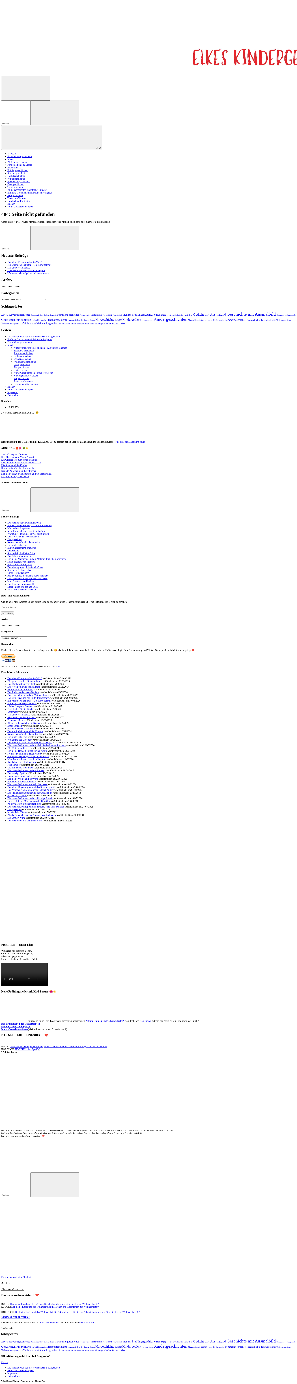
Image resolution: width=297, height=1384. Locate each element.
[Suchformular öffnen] (25, 88)
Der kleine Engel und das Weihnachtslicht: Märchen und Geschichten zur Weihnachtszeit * (54, 1304)
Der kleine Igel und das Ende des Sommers (28, 698)
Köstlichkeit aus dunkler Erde (21, 762)
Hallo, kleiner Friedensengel (21, 561)
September (12, 712)
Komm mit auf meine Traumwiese (24, 542)
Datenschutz (13, 395)
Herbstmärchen (74, 320)
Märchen (203, 320)
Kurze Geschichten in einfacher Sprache (27, 190)
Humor (92, 320)
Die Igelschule (14, 539)
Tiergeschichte (253, 320)
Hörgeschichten (15, 195)
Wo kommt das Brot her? (19, 564)
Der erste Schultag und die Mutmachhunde (28, 695)
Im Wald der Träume (17, 812)
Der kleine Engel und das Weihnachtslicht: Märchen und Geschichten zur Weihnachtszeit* (55, 1306)
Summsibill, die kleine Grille (21, 553)
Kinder (118, 320)
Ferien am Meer (15, 720)
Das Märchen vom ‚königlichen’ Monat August (30, 790)
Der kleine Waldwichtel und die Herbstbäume (29, 742)
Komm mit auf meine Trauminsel (23, 734)
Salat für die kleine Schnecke (21, 589)
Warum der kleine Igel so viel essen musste (28, 273)
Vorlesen (5, 323)
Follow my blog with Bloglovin (16, 1277)
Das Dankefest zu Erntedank (21, 684)
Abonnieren (7, 613)
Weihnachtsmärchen (69, 323)
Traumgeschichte (268, 320)
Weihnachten (29, 323)
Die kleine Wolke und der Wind (22, 778)
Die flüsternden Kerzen (18, 748)
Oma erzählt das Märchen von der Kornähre (28, 801)
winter (92, 323)
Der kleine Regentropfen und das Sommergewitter (31, 787)
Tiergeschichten (15, 187)
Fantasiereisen (14, 167)
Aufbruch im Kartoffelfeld (20, 689)
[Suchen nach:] (15, 123)
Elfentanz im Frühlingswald (15, 1026)
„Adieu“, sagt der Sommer (14, 454)
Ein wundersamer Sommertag (21, 547)
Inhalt (10, 159)
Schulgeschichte (218, 320)
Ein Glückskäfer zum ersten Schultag (19, 459)
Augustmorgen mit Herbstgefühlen (24, 804)
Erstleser (47, 315)
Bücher (11, 203)
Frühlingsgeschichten (17, 170)
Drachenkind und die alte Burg (22, 586)
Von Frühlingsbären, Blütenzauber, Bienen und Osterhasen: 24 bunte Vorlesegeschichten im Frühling (59, 1046)
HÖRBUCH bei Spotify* (27, 1049)
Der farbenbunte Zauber (19, 556)
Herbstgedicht (42, 320)
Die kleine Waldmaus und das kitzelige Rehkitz (30, 798)
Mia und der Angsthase (18, 267)
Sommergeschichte (235, 319)
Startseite (11, 153)
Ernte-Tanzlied (14, 725)
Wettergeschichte (83, 324)
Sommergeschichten (17, 173)
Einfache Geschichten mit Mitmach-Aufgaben (29, 192)
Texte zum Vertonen (17, 198)
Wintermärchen (118, 323)
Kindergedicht (131, 319)
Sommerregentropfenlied (19, 570)
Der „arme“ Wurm (16, 817)
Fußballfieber (13, 765)
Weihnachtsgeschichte (49, 323)
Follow (4, 1362)
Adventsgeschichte (19, 314)
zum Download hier (49, 1322)
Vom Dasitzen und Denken (20, 581)
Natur (210, 320)
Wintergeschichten (16, 178)
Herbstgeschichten (16, 176)
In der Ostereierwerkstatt (14, 1029)
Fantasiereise (85, 315)
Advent (4, 314)
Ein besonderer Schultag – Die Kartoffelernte (29, 265)
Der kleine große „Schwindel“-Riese (25, 567)
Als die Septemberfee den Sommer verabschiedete (31, 815)
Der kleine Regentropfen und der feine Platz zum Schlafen (35, 806)
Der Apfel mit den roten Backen (23, 536)
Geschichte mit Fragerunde (286, 315)
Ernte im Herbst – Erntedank (21, 728)
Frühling (127, 314)
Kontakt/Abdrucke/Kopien (20, 206)
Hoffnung (85, 320)
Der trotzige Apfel (16, 773)
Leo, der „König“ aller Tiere (15, 476)
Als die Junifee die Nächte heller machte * (28, 575)
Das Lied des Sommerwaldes (21, 584)
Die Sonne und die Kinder (14, 465)
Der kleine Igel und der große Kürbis (25, 820)
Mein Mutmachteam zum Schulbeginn (26, 270)
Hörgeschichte (104, 319)
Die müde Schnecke (17, 545)
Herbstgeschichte (57, 319)
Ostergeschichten (15, 184)
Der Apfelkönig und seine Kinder (23, 686)
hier (58, 666)
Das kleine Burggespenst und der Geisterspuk (29, 792)
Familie (53, 315)
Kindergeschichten (170, 319)
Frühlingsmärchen (184, 315)
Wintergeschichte (103, 323)
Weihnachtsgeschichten (18, 181)
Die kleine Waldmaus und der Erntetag (26, 770)
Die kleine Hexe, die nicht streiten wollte (27, 751)
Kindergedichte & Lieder (19, 164)
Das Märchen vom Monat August (17, 457)
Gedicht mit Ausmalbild (209, 314)
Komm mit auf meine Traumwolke (18, 468)
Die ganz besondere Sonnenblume (24, 681)
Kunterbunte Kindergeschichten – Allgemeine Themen (40, 347)
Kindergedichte (147, 320)
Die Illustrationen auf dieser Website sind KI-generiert (33, 336)
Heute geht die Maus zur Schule (129, 441)
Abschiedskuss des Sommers (21, 717)
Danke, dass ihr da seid (18, 776)
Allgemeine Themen (17, 162)
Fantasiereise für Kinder (101, 315)
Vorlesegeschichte (283, 320)
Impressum (12, 392)
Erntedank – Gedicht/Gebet (20, 709)
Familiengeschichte (68, 314)
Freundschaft (117, 315)
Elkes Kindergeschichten (19, 156)
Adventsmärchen (37, 315)
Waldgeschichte (16, 323)
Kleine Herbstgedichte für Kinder (23, 723)
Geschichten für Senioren (19, 201)
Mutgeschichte (193, 320)
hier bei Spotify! (87, 1322)
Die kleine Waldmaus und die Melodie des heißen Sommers (36, 559)
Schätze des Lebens (17, 795)
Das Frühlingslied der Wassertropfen (20, 1023)
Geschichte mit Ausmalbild (251, 314)
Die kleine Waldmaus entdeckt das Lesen (21, 462)
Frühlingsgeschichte (143, 314)
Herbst (34, 320)
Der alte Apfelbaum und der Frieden (19, 471)
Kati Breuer (145, 1021)
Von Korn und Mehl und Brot (22, 703)
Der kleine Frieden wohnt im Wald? (24, 262)
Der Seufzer (13, 550)
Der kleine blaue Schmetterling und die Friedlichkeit (26, 473)
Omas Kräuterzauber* (18, 573)
